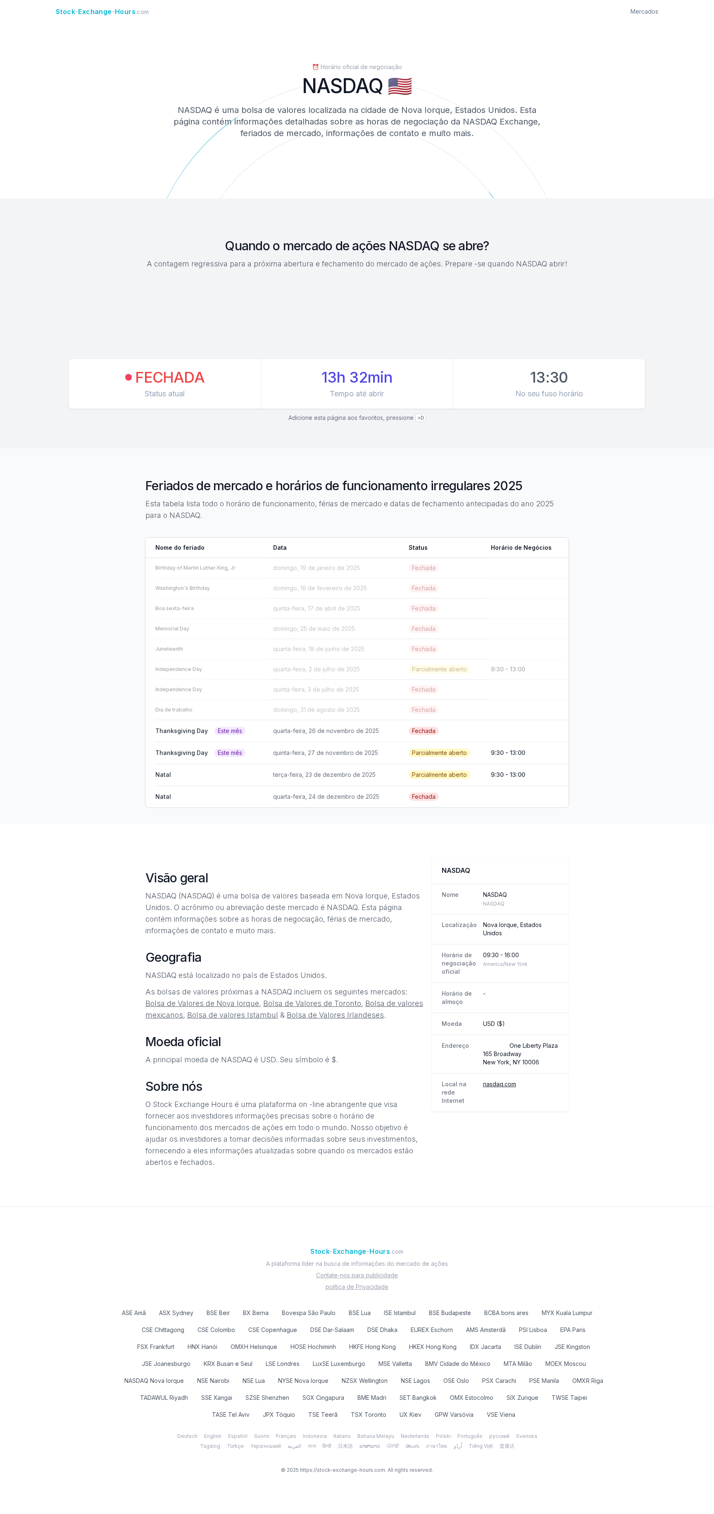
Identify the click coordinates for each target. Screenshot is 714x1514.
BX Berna (256, 1312)
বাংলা (312, 1446)
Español (238, 1436)
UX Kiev (410, 1414)
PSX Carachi (499, 1380)
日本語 (345, 1446)
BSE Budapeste (450, 1312)
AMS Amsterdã (486, 1329)
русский (499, 1436)
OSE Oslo (456, 1380)
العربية (294, 1446)
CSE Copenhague (272, 1329)
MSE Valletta (395, 1363)
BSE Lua (360, 1312)
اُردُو (458, 1446)
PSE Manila (544, 1380)
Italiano (342, 1436)
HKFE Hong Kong (372, 1346)
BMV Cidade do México (457, 1363)
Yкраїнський (265, 1446)
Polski (443, 1436)
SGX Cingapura (323, 1397)
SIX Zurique (522, 1397)
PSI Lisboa (533, 1329)
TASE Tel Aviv (231, 1414)
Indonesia (315, 1436)
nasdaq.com (499, 1084)
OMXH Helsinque (254, 1346)
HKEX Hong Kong (433, 1346)
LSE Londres (283, 1363)
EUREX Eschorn (432, 1329)
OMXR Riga (587, 1380)
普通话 (507, 1446)
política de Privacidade (357, 1286)
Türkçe (235, 1446)
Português (470, 1436)
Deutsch (187, 1436)
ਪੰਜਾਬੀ (393, 1446)
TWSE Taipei (569, 1397)
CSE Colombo (216, 1329)
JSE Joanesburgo (166, 1363)
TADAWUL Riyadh (164, 1397)
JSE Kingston (572, 1346)
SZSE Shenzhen (267, 1397)
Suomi (261, 1436)
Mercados (644, 11)
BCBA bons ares (506, 1312)
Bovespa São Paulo (309, 1312)
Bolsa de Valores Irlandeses (335, 1015)
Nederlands (415, 1436)
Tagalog (210, 1446)
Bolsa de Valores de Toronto (312, 1003)
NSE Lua (254, 1380)
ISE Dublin (527, 1346)
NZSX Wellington (365, 1380)
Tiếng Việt (481, 1446)
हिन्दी (326, 1446)
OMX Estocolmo (471, 1397)
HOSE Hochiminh (313, 1346)
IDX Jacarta (485, 1346)
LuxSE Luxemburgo (339, 1363)
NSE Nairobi (213, 1380)
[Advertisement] (357, 315)
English (212, 1436)
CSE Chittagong (163, 1329)
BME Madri (371, 1397)
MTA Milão (518, 1363)
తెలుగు (412, 1446)
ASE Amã (134, 1312)
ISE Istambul (400, 1312)
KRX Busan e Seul (228, 1363)
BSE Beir (218, 1312)
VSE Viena (501, 1414)
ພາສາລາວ (369, 1446)
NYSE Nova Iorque (303, 1380)
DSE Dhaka (382, 1329)
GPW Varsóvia (454, 1414)
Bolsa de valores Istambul (232, 1015)
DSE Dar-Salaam (332, 1329)
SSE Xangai (216, 1397)
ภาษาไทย (436, 1446)
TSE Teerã (323, 1414)
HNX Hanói (202, 1346)
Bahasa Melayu (375, 1436)
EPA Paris (572, 1329)
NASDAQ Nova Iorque (154, 1380)
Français (286, 1436)
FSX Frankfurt (155, 1346)
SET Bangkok (418, 1397)
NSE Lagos (415, 1380)
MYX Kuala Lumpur (567, 1312)
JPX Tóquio (279, 1414)
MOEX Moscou (565, 1363)
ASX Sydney (176, 1312)
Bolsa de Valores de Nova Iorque (202, 1003)
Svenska (526, 1436)
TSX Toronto (368, 1414)
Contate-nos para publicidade (357, 1275)
